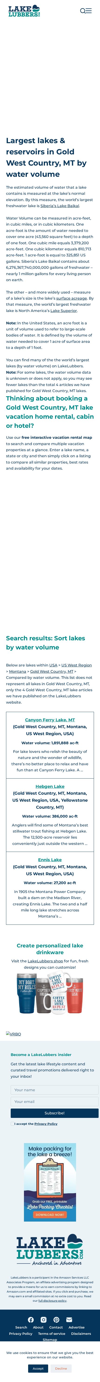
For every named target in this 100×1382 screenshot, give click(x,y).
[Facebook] (31, 1320)
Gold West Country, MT (51, 671)
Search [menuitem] (21, 1327)
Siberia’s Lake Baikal (59, 206)
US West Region (76, 665)
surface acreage (71, 298)
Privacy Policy (45, 1124)
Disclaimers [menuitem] (81, 1333)
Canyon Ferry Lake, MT (50, 720)
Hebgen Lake (50, 786)
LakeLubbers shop (45, 961)
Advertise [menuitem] (77, 1327)
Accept (38, 1368)
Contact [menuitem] (56, 1327)
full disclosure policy (52, 1300)
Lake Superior (63, 310)
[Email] (69, 1320)
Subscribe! (54, 1113)
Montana (17, 671)
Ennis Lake (50, 859)
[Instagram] (44, 1320)
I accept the (35, 1124)
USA (53, 665)
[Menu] (89, 11)
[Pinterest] (56, 1320)
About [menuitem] (38, 1327)
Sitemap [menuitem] (50, 1339)
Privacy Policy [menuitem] (20, 1333)
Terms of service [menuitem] (51, 1333)
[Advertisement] (50, 74)
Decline (61, 1368)
